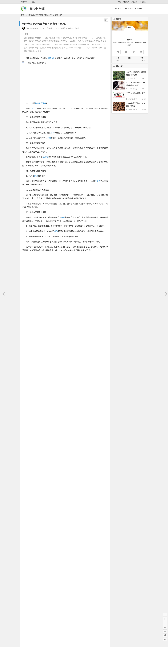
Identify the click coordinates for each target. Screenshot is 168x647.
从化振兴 (126, 2)
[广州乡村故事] (33, 10)
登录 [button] (34, 2)
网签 (36, 176)
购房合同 (51, 58)
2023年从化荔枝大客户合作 (135, 93)
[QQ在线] (126, 52)
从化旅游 (134, 2)
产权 (49, 138)
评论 (50, 28)
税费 (63, 217)
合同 (31, 109)
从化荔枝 (143, 2)
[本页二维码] (165, 639)
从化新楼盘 (30, 15)
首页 (119, 2)
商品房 (45, 157)
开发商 (97, 181)
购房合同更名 (40, 103)
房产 (52, 133)
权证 (56, 231)
